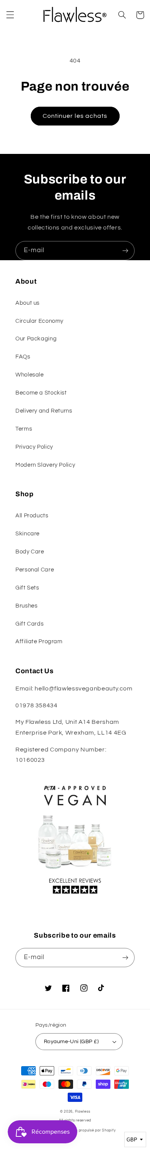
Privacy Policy (34, 447)
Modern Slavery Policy (45, 465)
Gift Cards (29, 624)
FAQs (22, 357)
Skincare (27, 534)
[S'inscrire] (125, 250)
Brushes (26, 606)
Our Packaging (36, 339)
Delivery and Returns (43, 411)
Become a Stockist (41, 393)
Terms (23, 429)
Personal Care (34, 570)
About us (27, 303)
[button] (10, 15)
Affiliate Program (39, 641)
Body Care (29, 552)
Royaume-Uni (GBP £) (71, 1041)
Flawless (82, 1111)
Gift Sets (27, 588)
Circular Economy (39, 321)
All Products (31, 516)
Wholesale (29, 375)
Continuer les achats (75, 116)
